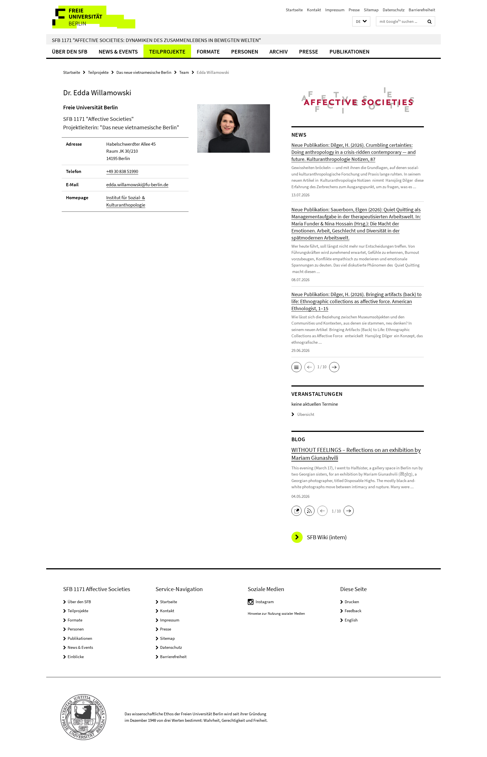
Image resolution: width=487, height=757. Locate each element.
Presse (354, 9)
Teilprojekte (167, 51)
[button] (361, 21)
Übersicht (305, 414)
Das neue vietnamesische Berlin (143, 72)
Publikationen (349, 51)
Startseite (294, 9)
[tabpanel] (166, 160)
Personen (244, 51)
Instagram (265, 601)
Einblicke (76, 656)
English (351, 620)
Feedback (353, 610)
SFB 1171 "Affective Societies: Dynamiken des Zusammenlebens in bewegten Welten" (156, 40)
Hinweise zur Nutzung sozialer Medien (276, 613)
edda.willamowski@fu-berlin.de (137, 184)
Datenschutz (393, 9)
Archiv (278, 51)
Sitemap (371, 9)
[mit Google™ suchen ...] (429, 21)
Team (184, 72)
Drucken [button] (352, 601)
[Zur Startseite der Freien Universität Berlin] (93, 17)
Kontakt (314, 9)
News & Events (118, 51)
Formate (208, 51)
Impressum (334, 9)
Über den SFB (69, 51)
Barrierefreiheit (422, 9)
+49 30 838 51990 (122, 171)
